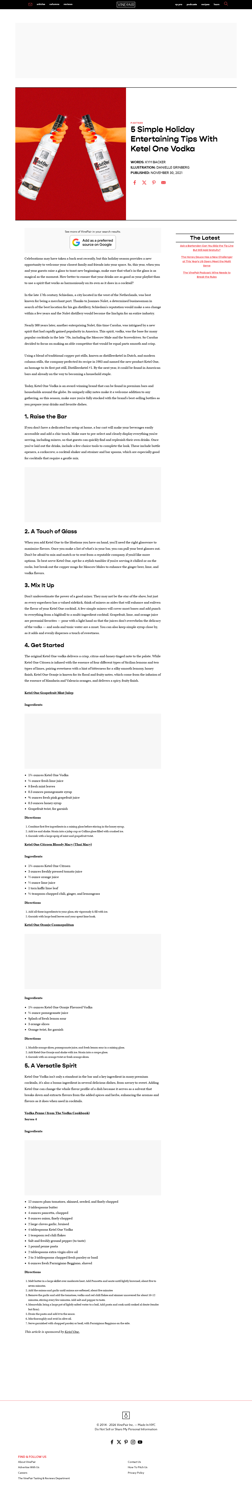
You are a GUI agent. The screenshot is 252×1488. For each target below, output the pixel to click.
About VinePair (27, 1462)
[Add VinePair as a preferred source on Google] (93, 242)
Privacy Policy (136, 1472)
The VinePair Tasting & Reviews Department (44, 1478)
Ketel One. (72, 1332)
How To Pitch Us (137, 1467)
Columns (54, 4)
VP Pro (178, 4)
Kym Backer (155, 162)
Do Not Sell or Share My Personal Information (126, 1429)
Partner (137, 122)
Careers (22, 1472)
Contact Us (134, 1462)
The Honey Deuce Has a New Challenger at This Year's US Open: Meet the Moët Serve (206, 261)
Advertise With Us (28, 1467)
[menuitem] (30, 4)
